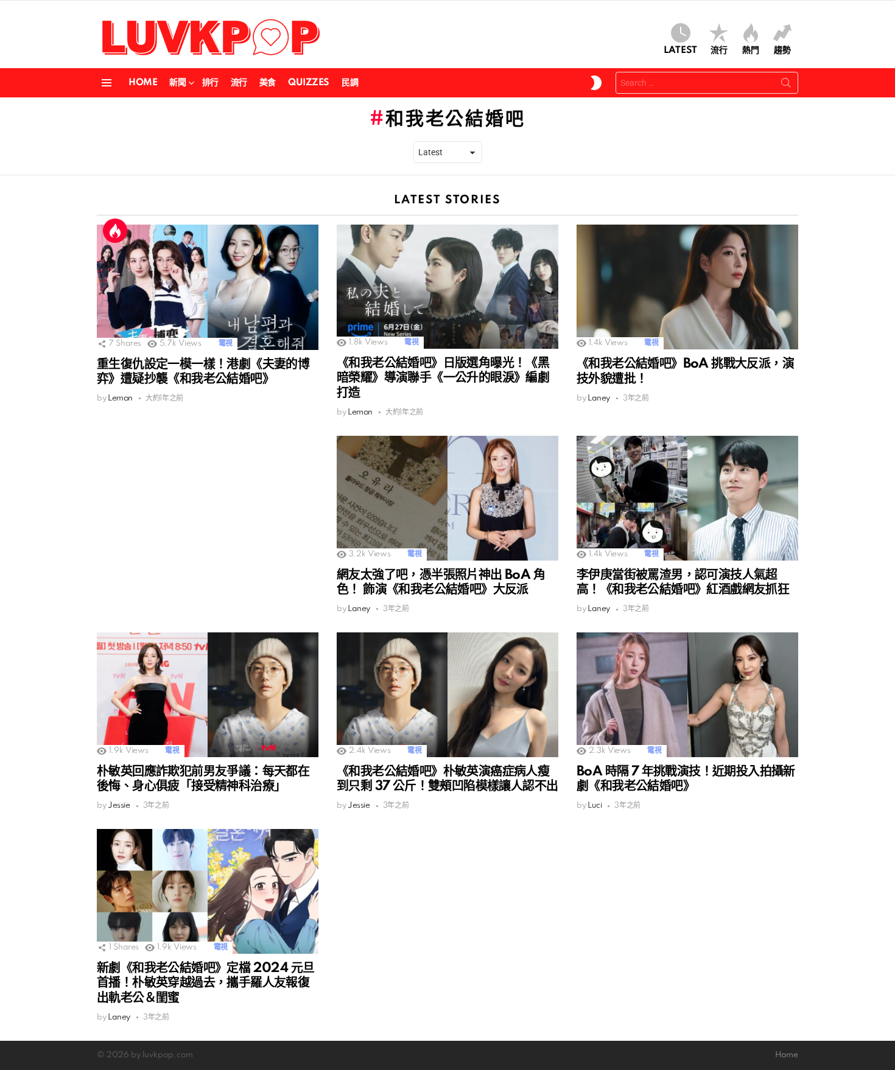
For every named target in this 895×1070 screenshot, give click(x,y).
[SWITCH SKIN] (596, 83)
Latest (680, 50)
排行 (210, 83)
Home (142, 83)
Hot (115, 231)
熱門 (750, 50)
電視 (226, 344)
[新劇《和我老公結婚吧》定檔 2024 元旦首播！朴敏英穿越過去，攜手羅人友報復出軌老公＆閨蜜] (207, 891)
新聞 (177, 83)
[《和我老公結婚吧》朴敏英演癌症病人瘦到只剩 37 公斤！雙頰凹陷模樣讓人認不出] (447, 694)
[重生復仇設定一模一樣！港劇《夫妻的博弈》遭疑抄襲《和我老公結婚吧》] (207, 287)
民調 (350, 83)
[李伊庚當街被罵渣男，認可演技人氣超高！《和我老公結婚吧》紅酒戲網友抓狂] (687, 498)
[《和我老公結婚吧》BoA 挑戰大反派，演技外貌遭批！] (687, 287)
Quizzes (308, 83)
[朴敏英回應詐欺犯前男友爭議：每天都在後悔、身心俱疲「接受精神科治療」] (207, 694)
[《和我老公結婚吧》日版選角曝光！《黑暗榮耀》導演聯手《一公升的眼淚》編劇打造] (447, 287)
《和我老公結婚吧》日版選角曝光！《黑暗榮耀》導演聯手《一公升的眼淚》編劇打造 (443, 378)
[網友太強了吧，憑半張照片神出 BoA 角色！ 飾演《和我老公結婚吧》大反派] (447, 498)
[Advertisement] (207, 521)
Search (786, 85)
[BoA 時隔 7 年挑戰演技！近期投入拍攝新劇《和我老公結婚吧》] (687, 694)
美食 (267, 83)
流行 (719, 50)
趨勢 (782, 50)
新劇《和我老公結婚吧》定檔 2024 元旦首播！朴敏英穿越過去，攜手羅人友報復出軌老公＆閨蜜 (205, 983)
